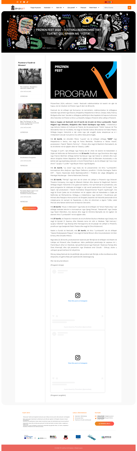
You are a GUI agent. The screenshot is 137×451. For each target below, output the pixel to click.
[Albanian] (106, 2)
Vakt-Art (59, 7)
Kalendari (47, 7)
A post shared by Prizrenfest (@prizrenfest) (77, 327)
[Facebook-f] (21, 2)
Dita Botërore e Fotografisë (28, 157)
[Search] (129, 7)
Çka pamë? (71, 7)
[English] (108, 2)
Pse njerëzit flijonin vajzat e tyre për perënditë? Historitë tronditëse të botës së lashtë (29, 192)
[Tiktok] (27, 2)
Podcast (83, 7)
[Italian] (111, 2)
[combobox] (115, 7)
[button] (30, 208)
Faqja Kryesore (36, 7)
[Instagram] (17, 2)
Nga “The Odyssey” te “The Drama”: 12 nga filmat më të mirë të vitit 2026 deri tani (29, 123)
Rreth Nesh (93, 7)
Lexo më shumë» (25, 91)
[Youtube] (24, 2)
